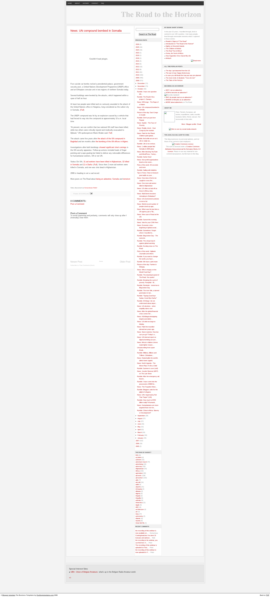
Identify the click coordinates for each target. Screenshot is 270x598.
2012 (138, 69)
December (141, 83)
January (141, 438)
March (140, 432)
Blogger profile (191, 124)
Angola (138, 496)
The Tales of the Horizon (174, 80)
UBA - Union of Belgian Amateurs (84, 572)
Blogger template (8, 595)
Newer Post (76, 262)
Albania (138, 491)
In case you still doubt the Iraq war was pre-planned (183, 75)
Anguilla (138, 498)
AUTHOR (86, 3)
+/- (70, 578)
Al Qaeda (139, 489)
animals (138, 500)
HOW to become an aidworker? (176, 92)
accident (138, 457)
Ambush (168, 58)
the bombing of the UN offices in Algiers (112, 141)
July (139, 421)
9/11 (137, 455)
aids (137, 480)
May (139, 427)
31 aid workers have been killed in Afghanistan (102, 162)
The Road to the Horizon (161, 13)
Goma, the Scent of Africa (174, 53)
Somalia (115, 179)
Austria (138, 521)
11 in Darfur (87, 165)
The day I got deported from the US (178, 70)
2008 (138, 80)
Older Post (125, 262)
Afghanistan (140, 468)
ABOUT (77, 3)
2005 (138, 446)
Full (82, 110)
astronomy (139, 516)
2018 (138, 58)
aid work (138, 475)
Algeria (138, 493)
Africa (138, 471)
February (141, 435)
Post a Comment (77, 204)
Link (87, 193)
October (141, 89)
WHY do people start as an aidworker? (179, 97)
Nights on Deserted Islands (175, 46)
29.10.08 (82, 193)
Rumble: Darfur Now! (144, 157)
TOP (267, 595)
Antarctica (139, 502)
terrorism (126, 179)
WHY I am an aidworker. (174, 90)
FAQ (102, 3)
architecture (140, 509)
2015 (138, 61)
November (141, 86)
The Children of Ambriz (173, 48)
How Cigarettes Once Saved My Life (178, 56)
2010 (138, 75)
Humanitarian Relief (90, 188)
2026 (138, 44)
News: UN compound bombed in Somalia (96, 30)
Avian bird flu (140, 523)
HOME (70, 3)
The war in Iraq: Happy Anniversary (178, 73)
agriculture (139, 473)
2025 (138, 47)
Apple (137, 505)
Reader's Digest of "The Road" (176, 41)
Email (199, 124)
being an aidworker (103, 179)
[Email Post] (91, 193)
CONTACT (95, 3)
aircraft (138, 482)
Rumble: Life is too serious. (146, 144)
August (140, 418)
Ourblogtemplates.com (45, 595)
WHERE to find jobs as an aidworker (178, 100)
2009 (138, 78)
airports (138, 487)
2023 (138, 53)
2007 (138, 441)
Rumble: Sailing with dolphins (147, 170)
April (139, 429)
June (139, 424)
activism (138, 459)
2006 (138, 443)
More (183, 124)
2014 (138, 64)
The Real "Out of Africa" (174, 51)
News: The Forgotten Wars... (147, 387)
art (136, 512)
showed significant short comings (112, 147)
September (141, 415)
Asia (137, 514)
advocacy (139, 466)
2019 (138, 55)
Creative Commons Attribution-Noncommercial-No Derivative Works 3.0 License (182, 149)
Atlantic (138, 518)
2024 (138, 50)
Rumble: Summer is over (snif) (147, 368)
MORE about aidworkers (174, 102)
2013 (138, 66)
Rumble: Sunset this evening (147, 219)
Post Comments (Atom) (86, 265)
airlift (137, 484)
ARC (137, 507)
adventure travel (141, 462)
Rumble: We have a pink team (147, 262)
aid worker (139, 478)
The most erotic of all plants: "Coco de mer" (180, 78)
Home (101, 261)
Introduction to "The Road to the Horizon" (180, 44)
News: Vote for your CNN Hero (147, 222)
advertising (139, 464)
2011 (138, 72)
